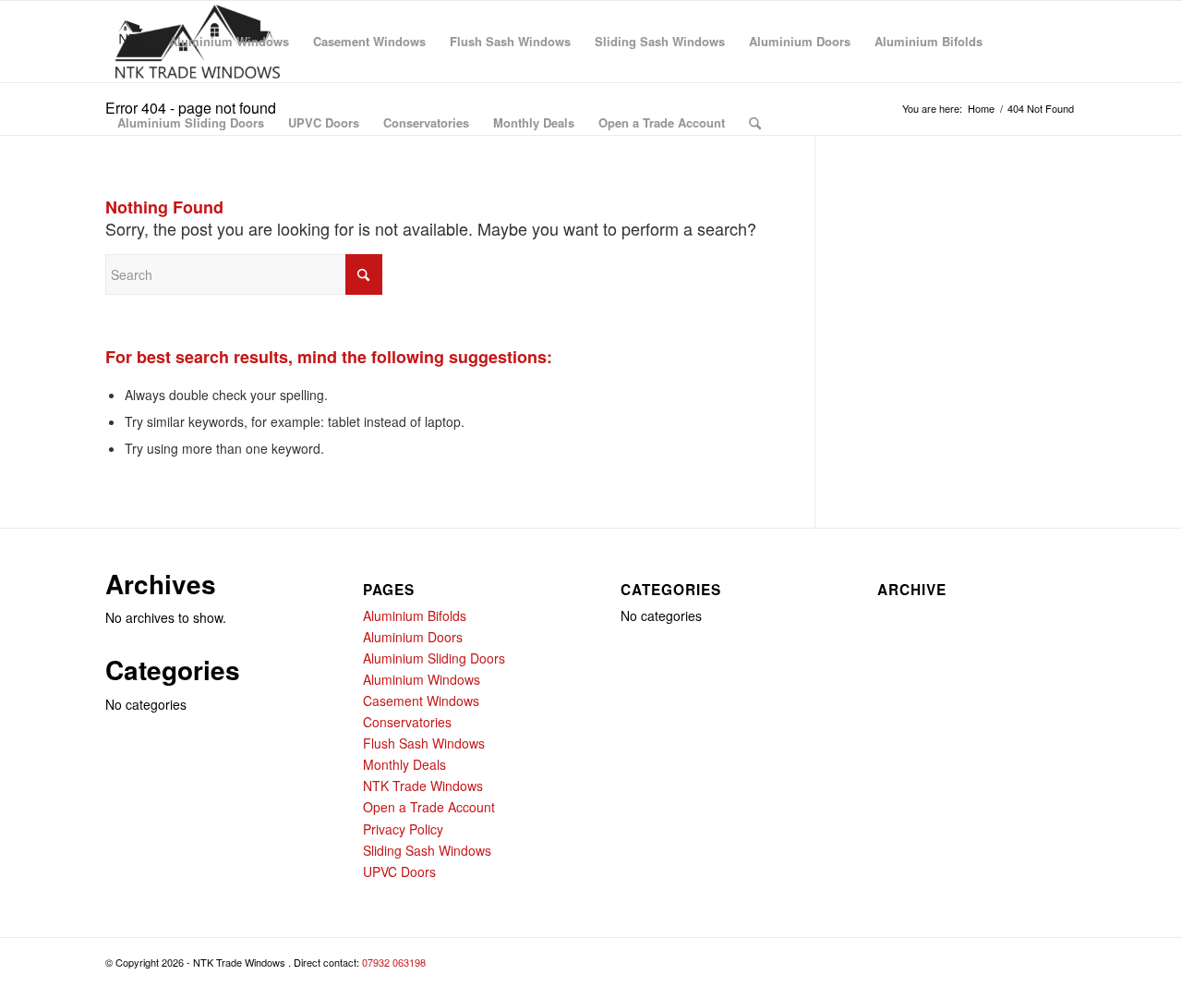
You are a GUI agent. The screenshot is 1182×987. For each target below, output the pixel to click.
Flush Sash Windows (424, 743)
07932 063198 (394, 962)
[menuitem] (131, 41)
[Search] (755, 123)
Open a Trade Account (429, 807)
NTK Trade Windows (423, 785)
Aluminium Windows (421, 679)
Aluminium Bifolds (414, 615)
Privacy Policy (403, 829)
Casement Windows (421, 700)
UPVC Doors (399, 871)
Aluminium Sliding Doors (434, 658)
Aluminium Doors (413, 637)
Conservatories (407, 722)
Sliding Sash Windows (427, 850)
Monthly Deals (404, 764)
